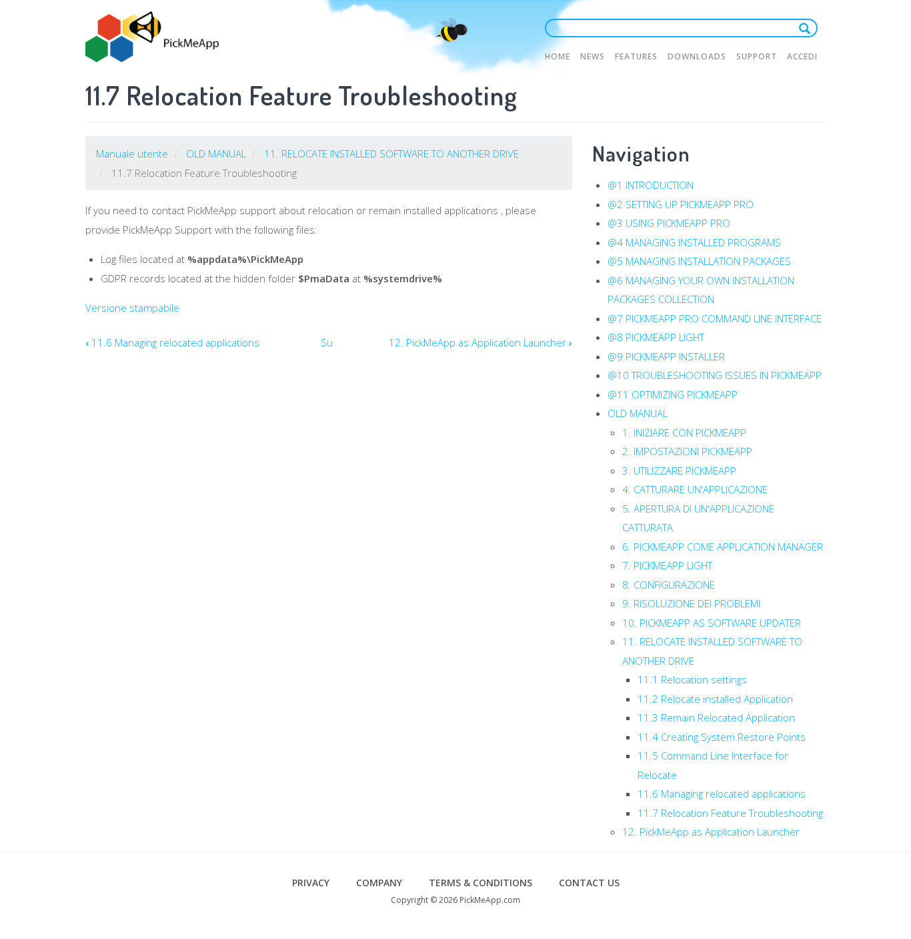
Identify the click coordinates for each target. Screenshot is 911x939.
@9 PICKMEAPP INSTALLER (666, 356)
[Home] (152, 36)
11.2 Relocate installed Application (715, 698)
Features (636, 56)
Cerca (808, 27)
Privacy (310, 882)
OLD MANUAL (216, 153)
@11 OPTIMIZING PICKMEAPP (673, 394)
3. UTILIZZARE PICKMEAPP (679, 470)
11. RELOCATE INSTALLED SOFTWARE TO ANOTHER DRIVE (391, 153)
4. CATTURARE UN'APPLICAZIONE (695, 489)
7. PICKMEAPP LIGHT (667, 565)
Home (557, 56)
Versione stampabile (132, 307)
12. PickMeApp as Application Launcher (480, 342)
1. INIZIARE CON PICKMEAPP (684, 432)
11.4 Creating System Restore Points (722, 736)
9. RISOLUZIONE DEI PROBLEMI (691, 603)
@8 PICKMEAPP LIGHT (656, 337)
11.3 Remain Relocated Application (716, 717)
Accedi (802, 56)
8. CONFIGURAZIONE (668, 584)
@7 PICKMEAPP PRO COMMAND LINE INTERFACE (715, 318)
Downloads (697, 56)
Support (756, 56)
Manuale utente (132, 153)
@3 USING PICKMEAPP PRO (669, 223)
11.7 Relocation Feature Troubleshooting (730, 813)
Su (327, 342)
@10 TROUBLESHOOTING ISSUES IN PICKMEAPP (715, 375)
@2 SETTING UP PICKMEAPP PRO (681, 204)
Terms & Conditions (480, 882)
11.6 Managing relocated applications (172, 342)
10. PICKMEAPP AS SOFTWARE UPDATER (711, 622)
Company (379, 882)
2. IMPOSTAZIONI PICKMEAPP (687, 451)
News (592, 56)
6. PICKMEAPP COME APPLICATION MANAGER (722, 546)
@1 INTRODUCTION (651, 185)
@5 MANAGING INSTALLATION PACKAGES (699, 261)
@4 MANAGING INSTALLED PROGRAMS (694, 242)
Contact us (589, 882)
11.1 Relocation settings (692, 679)
